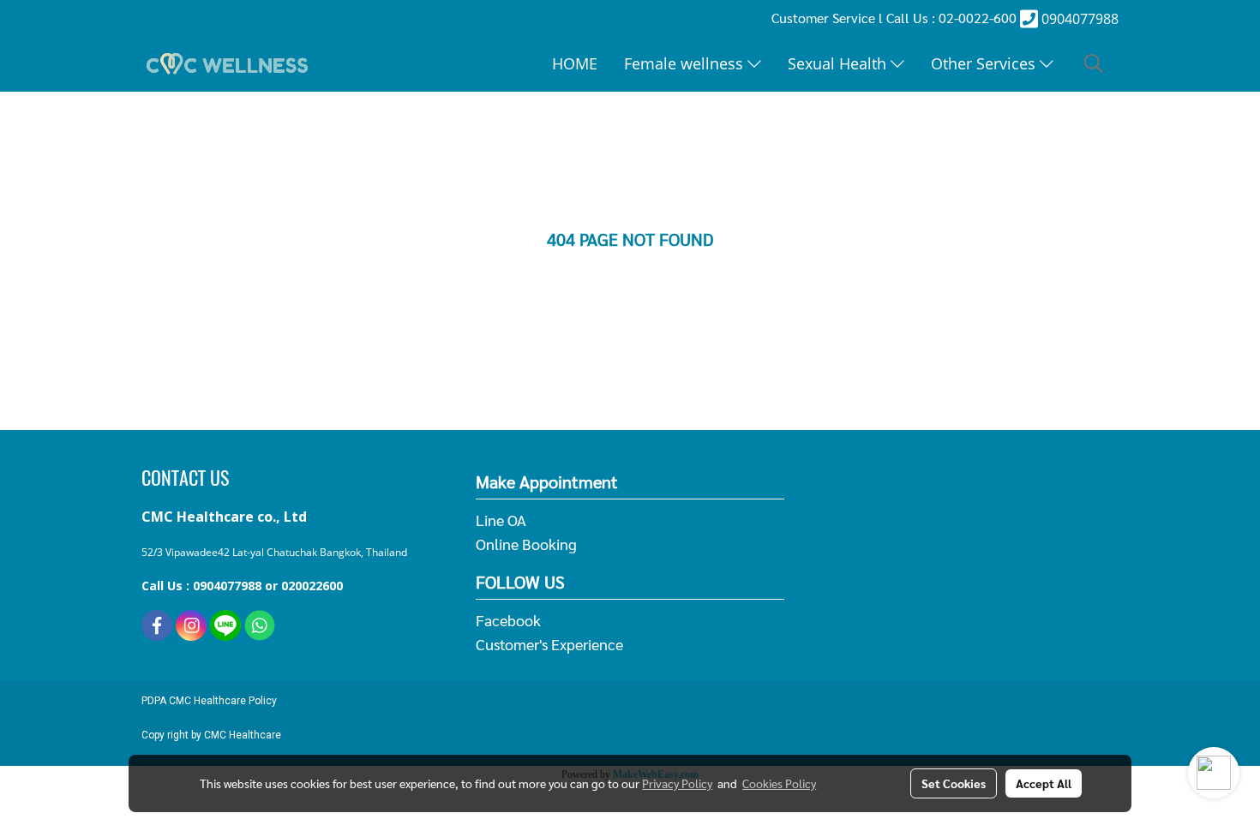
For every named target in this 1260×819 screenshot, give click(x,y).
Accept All (1043, 783)
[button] (1094, 63)
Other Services (985, 63)
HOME (574, 63)
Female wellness (685, 63)
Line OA (501, 519)
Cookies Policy (779, 783)
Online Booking (526, 543)
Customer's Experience (549, 644)
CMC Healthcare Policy (223, 701)
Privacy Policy (677, 783)
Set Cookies (953, 783)
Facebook (508, 620)
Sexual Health (839, 63)
